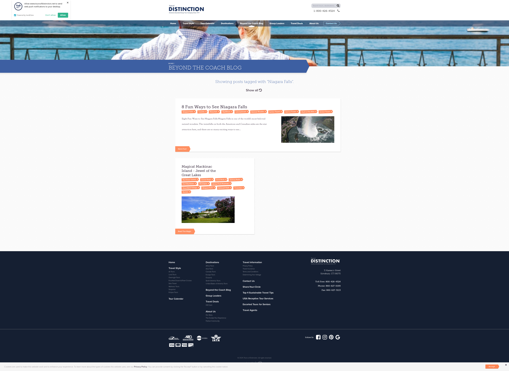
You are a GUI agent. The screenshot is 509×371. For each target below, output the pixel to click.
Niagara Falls (188, 112)
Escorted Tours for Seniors (257, 304)
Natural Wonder (257, 112)
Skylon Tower (290, 112)
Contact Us (249, 281)
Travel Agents (250, 310)
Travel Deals (212, 301)
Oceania (209, 278)
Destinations (212, 262)
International (241, 112)
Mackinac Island (189, 179)
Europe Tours (210, 275)
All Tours (172, 272)
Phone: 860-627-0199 (329, 286)
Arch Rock (220, 180)
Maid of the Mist (307, 112)
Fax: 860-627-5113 (331, 290)
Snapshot (172, 289)
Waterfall (213, 112)
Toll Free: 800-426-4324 (328, 281)
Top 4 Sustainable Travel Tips (258, 292)
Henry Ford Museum (220, 184)
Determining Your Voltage (252, 275)
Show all (252, 90)
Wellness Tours (174, 287)
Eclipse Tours (173, 292)
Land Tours (172, 275)
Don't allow (50, 15)
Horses (185, 192)
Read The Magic (184, 231)
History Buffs (235, 180)
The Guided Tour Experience (216, 318)
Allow (63, 15)
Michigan (203, 184)
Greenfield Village (190, 188)
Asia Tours (209, 269)
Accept (492, 366)
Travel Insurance (249, 269)
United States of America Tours (217, 284)
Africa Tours (210, 266)
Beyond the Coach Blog (218, 289)
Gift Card (209, 305)
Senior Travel (274, 112)
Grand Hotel (206, 180)
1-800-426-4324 (324, 10)
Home (171, 63)
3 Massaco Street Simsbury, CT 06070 (331, 272)
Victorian (238, 188)
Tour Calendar (176, 298)
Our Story (209, 315)
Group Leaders (213, 295)
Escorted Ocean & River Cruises (180, 281)
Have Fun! (182, 149)
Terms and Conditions (250, 272)
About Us (211, 311)
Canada (201, 112)
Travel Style (175, 268)
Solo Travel (173, 283)
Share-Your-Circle (252, 286)
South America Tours (213, 281)
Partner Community (213, 321)
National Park (223, 188)
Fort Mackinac (188, 184)
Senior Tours (325, 112)
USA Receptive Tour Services (258, 298)
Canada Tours (211, 272)
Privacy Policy (248, 266)
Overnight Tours (174, 277)
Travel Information (252, 262)
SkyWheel (226, 112)
